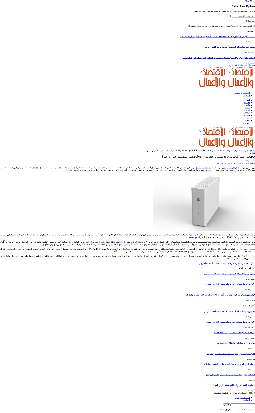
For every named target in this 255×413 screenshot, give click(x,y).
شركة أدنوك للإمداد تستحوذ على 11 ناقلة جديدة (234, 332)
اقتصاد (247, 102)
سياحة (247, 115)
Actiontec (190, 237)
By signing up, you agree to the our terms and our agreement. (220, 26)
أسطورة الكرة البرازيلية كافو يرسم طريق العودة (234, 385)
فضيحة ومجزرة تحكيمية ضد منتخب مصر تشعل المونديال (230, 375)
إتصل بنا (246, 95)
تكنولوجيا (246, 105)
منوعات (246, 123)
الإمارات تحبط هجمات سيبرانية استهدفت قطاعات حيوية (230, 284)
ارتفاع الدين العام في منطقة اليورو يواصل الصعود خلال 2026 (229, 364)
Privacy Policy (236, 26)
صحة (247, 120)
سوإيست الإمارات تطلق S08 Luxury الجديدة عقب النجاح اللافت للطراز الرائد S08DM (217, 36)
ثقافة (247, 108)
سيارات (246, 118)
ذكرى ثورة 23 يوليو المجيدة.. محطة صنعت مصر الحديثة (231, 353)
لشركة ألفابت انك (203, 168)
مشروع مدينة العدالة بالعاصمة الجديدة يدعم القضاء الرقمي (229, 47)
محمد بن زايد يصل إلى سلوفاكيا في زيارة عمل (235, 343)
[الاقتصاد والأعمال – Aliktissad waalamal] (226, 88)
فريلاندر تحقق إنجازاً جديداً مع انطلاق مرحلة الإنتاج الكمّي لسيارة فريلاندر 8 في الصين (218, 57)
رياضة (247, 110)
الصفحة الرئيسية (242, 93)
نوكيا (166, 235)
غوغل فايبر (232, 168)
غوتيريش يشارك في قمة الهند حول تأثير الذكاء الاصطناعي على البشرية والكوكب (220, 295)
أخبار (247, 100)
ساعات (246, 113)
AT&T (124, 242)
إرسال (226, 405)
